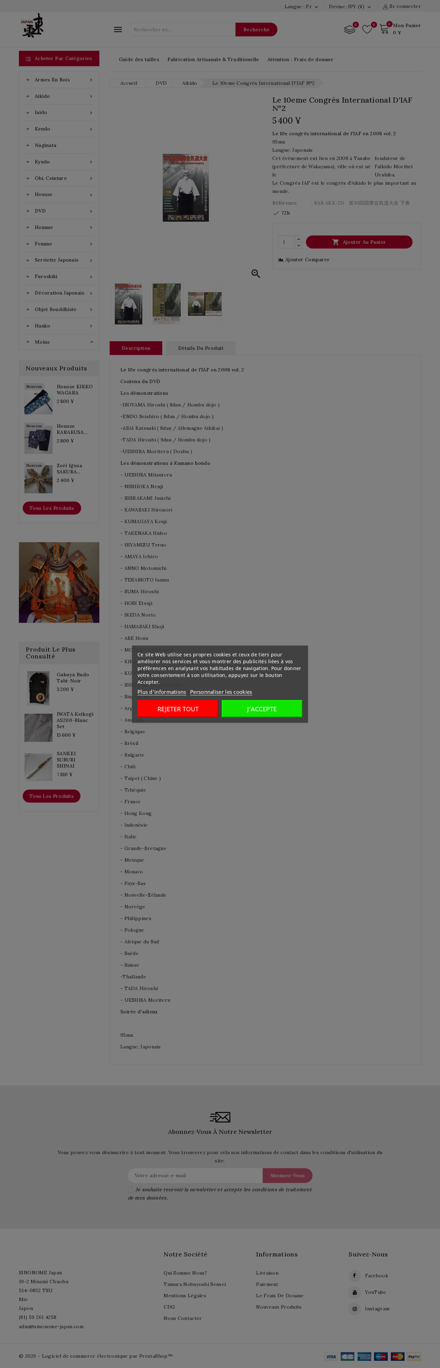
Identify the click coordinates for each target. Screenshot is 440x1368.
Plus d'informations (162, 691)
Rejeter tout (178, 708)
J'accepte (262, 708)
